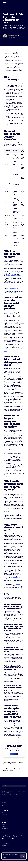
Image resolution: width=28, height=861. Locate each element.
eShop (3, 818)
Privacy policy (5, 847)
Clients (3, 804)
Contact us (5, 828)
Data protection (6, 843)
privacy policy (14, 794)
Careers (4, 826)
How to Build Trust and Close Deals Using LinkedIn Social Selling (12, 769)
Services (4, 802)
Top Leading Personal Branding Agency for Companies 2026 (13, 763)
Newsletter (4, 814)
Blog (3, 812)
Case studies (5, 806)
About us (4, 824)
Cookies (4, 845)
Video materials (6, 816)
